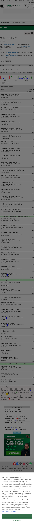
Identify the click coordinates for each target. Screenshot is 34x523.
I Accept (17, 516)
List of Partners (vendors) (9, 511)
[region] (17, 497)
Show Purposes (17, 520)
